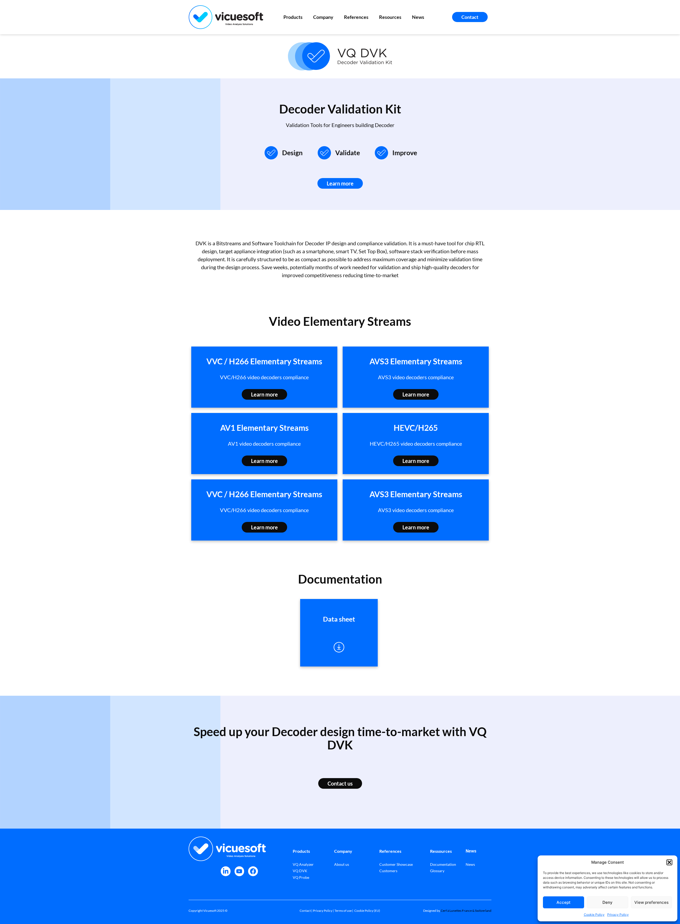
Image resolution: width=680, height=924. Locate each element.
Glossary (437, 870)
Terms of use (343, 911)
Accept (563, 902)
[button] (669, 862)
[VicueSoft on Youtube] (239, 871)
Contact (305, 911)
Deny (607, 902)
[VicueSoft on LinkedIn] (226, 871)
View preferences (651, 902)
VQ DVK (300, 870)
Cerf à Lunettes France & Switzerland (466, 911)
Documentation (443, 864)
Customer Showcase (396, 864)
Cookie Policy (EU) (367, 911)
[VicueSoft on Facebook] (253, 871)
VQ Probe (301, 877)
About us (341, 864)
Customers (388, 870)
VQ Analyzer (303, 864)
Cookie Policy (594, 915)
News (418, 17)
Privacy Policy (618, 915)
